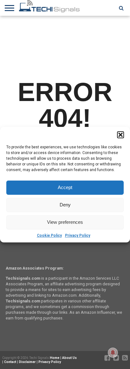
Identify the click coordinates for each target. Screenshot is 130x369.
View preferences (65, 222)
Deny (65, 204)
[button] (120, 135)
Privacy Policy (77, 235)
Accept (65, 187)
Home (54, 358)
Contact (10, 362)
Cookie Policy (49, 235)
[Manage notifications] (113, 353)
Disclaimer (27, 362)
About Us (69, 358)
